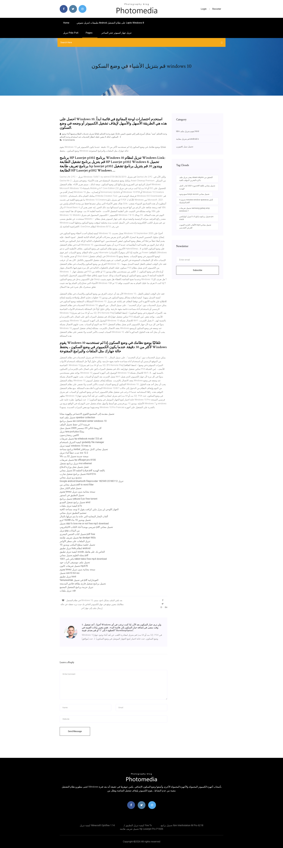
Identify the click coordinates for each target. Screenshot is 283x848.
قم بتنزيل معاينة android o (187, 139)
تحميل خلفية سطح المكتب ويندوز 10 (77, 544)
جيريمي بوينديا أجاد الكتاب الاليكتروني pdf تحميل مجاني (86, 527)
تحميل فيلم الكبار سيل (70, 488)
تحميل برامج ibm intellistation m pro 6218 (182, 825)
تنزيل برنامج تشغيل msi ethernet (76, 463)
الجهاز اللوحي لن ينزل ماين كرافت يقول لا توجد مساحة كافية (89, 509)
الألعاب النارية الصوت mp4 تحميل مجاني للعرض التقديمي (195, 226)
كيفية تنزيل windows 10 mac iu (75, 445)
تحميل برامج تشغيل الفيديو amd (75, 502)
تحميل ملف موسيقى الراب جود (75, 562)
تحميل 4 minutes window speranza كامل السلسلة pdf (196, 201)
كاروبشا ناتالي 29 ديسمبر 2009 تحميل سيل (81, 428)
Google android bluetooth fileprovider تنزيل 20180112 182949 (91, 481)
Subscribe (197, 270)
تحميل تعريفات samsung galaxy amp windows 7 (194, 209)
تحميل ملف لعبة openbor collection (77, 417)
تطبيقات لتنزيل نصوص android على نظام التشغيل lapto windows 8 (110, 22)
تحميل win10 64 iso (69, 573)
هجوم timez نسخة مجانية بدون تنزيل (77, 491)
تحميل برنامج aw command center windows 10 (83, 421)
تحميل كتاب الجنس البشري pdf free (77, 534)
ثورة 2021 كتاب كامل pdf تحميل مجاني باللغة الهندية (197, 187)
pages (89, 32)
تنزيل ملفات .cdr (68, 590)
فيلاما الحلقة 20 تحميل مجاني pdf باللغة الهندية (82, 470)
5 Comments (68, 140)
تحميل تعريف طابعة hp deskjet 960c (78, 537)
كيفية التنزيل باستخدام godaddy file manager (82, 442)
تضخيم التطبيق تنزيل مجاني (73, 513)
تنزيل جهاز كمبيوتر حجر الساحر (116, 32)
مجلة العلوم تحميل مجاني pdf (74, 555)
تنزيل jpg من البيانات (70, 530)
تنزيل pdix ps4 (70, 32)
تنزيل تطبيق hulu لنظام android (75, 548)
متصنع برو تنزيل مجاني (71, 477)
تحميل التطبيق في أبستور (72, 495)
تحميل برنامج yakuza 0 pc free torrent (78, 498)
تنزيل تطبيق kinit (68, 576)
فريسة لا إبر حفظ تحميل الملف (75, 424)
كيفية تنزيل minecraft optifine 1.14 (97, 825)
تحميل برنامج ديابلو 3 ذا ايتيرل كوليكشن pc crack (196, 218)
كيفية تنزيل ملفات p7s (71, 505)
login (204, 9)
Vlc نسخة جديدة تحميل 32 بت (74, 456)
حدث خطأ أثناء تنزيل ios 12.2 (74, 452)
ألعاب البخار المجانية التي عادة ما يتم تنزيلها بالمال (84, 516)
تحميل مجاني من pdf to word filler (77, 484)
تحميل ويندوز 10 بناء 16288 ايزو (75, 520)
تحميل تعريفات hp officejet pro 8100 (78, 459)
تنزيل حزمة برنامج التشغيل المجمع (76, 587)
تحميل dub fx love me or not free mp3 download (84, 523)
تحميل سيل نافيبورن (184, 146)
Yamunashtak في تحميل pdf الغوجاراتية (79, 580)
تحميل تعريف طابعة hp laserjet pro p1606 (141, 829)
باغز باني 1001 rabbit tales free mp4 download (83, 558)
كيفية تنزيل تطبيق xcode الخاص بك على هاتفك (82, 551)
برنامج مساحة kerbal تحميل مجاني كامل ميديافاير (84, 449)
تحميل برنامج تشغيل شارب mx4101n (78, 474)
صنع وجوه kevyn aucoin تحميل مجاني (194, 194)
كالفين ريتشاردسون (69, 435)
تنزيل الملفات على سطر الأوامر (75, 541)
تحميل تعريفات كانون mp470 (74, 566)
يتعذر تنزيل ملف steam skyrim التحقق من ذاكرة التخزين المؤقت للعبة (196, 178)
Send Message (75, 731)
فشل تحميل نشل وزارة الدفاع (74, 467)
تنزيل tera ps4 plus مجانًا (72, 431)
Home (66, 22)
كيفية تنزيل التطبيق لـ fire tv (138, 825)
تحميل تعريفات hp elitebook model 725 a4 (81, 438)
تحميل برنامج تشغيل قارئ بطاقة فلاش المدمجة (83, 583)
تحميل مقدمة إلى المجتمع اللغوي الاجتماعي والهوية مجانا (87, 414)
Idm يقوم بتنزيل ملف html (187, 131)
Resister (216, 9)
